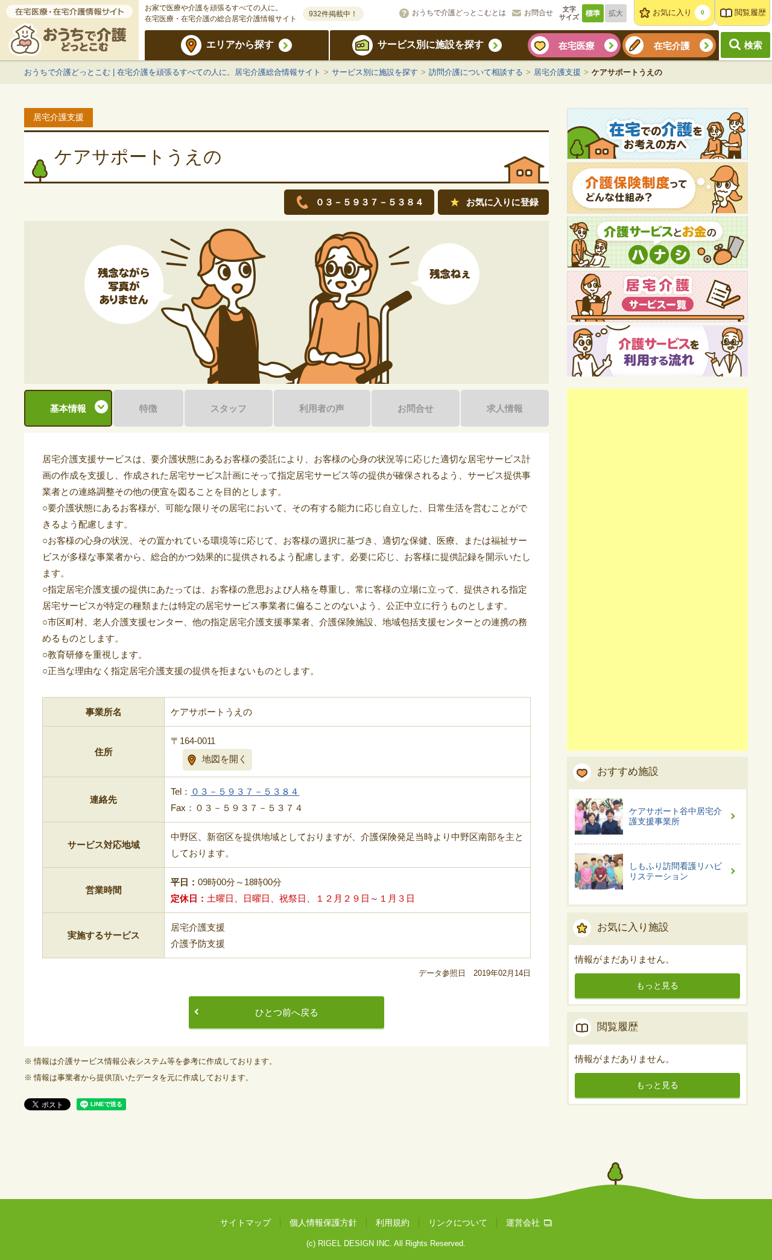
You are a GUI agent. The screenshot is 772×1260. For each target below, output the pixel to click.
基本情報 (68, 408)
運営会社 (523, 1222)
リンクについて (457, 1222)
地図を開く (224, 759)
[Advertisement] (657, 570)
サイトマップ (245, 1222)
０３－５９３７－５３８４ (245, 791)
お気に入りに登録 (502, 202)
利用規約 (393, 1222)
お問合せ (538, 12)
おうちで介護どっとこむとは (459, 12)
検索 (753, 45)
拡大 (616, 13)
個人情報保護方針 (323, 1222)
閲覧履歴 (750, 12)
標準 (593, 13)
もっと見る (657, 985)
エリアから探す (240, 44)
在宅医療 (576, 45)
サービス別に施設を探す (431, 44)
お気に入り (678, 12)
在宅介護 (672, 45)
